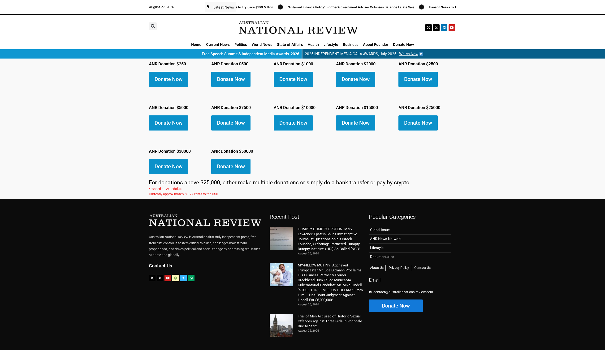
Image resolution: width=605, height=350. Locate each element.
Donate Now (403, 44)
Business (350, 44)
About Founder (375, 44)
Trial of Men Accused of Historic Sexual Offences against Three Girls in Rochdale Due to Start (330, 321)
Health (313, 44)
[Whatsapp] (191, 278)
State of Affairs (290, 44)
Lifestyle (331, 44)
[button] (153, 26)
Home (196, 44)
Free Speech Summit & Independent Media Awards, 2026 (250, 54)
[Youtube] (167, 278)
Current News (218, 44)
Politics (240, 44)
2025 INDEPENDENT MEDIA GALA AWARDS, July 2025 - (361, 54)
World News (262, 44)
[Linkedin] (444, 27)
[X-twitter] (428, 27)
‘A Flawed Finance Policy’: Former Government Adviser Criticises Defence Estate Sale (345, 7)
